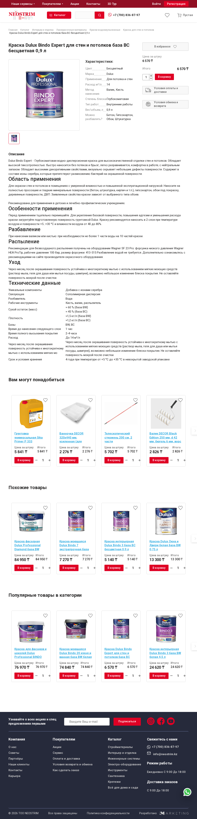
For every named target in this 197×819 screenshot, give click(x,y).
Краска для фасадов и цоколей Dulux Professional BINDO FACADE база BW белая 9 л (30, 653)
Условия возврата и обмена (73, 764)
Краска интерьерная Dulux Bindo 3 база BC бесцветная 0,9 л (119, 545)
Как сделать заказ (66, 770)
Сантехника (116, 776)
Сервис (58, 753)
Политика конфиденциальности (108, 813)
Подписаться (127, 721)
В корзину (164, 76)
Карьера (14, 776)
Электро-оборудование (124, 764)
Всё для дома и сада (123, 787)
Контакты (15, 770)
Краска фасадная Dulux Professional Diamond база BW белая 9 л (27, 546)
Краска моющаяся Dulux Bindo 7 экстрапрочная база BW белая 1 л (74, 546)
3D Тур (112, 4)
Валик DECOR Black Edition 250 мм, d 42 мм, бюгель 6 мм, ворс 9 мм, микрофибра (165, 438)
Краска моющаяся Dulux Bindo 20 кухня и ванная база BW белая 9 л (75, 653)
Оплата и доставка (66, 758)
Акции (57, 747)
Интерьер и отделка (122, 753)
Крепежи (114, 782)
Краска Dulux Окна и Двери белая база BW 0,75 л (165, 545)
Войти (156, 4)
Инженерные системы (124, 758)
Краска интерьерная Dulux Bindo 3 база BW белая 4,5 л (165, 653)
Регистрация (176, 4)
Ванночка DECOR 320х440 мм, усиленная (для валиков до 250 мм (72, 438)
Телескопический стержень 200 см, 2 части (118, 437)
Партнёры (15, 758)
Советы (13, 753)
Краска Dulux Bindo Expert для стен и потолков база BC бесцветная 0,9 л (118, 653)
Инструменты (117, 770)
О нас (12, 747)
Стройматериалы (120, 747)
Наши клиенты (18, 764)
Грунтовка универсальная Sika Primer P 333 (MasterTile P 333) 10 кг (31, 438)
